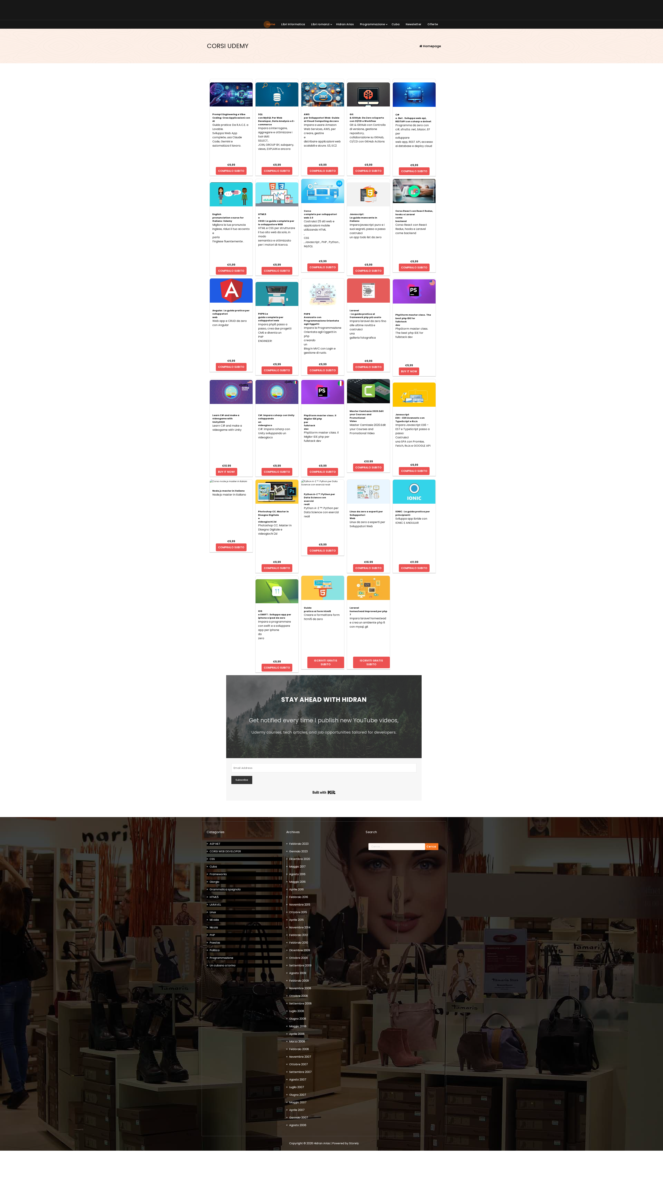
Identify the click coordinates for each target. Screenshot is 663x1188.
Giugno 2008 (297, 1019)
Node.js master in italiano (228, 490)
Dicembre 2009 (299, 950)
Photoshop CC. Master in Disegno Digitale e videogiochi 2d (273, 516)
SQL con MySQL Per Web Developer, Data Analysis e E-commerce (276, 119)
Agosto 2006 (297, 1125)
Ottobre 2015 (298, 912)
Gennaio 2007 (298, 1118)
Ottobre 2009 (298, 958)
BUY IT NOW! (226, 472)
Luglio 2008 (296, 1011)
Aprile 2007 (297, 1110)
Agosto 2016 (297, 874)
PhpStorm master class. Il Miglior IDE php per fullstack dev (320, 422)
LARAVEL (215, 905)
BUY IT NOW (409, 371)
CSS (212, 859)
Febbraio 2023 (299, 844)
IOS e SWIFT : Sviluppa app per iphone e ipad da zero (274, 614)
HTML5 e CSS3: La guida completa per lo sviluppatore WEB (276, 219)
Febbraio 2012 (298, 935)
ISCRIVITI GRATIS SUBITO (325, 662)
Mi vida (214, 920)
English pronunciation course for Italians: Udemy (228, 218)
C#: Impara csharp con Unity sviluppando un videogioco (276, 420)
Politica (214, 950)
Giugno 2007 (297, 1095)
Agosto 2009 (297, 973)
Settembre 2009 (300, 965)
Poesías (215, 943)
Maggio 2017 (297, 867)
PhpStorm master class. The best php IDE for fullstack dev (413, 320)
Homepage (431, 46)
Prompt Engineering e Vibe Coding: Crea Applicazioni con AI (231, 118)
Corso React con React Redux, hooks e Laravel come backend (414, 216)
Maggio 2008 (297, 1026)
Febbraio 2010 (298, 943)
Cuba (213, 867)
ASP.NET (215, 844)
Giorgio (214, 882)
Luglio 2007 (296, 1087)
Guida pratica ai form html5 (317, 609)
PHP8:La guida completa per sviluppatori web (270, 317)
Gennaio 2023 (298, 851)
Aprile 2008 (297, 1034)
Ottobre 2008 (298, 996)
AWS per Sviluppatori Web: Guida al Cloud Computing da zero (321, 118)
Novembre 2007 (300, 1057)
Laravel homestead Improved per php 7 (368, 611)
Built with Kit (324, 792)
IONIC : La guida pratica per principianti (412, 513)
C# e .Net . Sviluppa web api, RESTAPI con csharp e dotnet (413, 118)
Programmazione (221, 958)
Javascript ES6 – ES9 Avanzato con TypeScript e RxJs (410, 418)
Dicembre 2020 (299, 859)
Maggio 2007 (297, 1102)
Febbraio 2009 (299, 981)
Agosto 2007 (297, 1080)
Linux (213, 912)
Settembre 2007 (300, 1072)
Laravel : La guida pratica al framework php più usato (365, 314)
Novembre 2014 (299, 927)
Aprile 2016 (296, 889)
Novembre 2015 (299, 905)
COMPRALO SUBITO (231, 171)
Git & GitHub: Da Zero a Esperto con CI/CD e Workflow (367, 118)
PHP (212, 935)
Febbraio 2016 (298, 897)
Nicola (214, 927)
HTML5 (214, 897)
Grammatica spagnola (225, 889)
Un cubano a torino (223, 965)
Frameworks (218, 874)
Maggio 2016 (297, 882)
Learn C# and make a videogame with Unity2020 (225, 419)
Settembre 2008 (300, 1003)
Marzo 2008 (297, 1041)
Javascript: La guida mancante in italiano (363, 218)
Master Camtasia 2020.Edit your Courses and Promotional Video (367, 416)
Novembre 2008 (300, 988)
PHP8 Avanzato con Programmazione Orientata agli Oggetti (321, 319)
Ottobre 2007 (298, 1064)
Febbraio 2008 (299, 1049)
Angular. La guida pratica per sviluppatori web (230, 314)
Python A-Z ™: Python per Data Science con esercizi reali (319, 499)
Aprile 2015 (296, 920)
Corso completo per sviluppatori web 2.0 (320, 214)
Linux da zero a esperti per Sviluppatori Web (366, 515)
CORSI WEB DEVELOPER (225, 851)
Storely (354, 1143)
